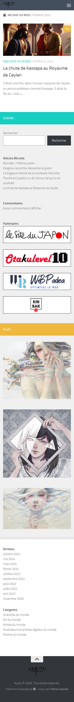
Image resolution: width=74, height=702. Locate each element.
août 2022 (9, 584)
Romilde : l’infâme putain (19, 163)
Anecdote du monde (17, 61)
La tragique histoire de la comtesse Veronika (31, 173)
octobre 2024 (11, 554)
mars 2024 (10, 564)
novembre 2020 (13, 599)
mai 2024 (9, 559)
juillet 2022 (10, 589)
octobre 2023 (11, 574)
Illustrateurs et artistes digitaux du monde (30, 630)
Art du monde (12, 620)
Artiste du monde (14, 625)
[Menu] (69, 5)
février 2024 (11, 569)
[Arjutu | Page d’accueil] (11, 5)
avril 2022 (9, 594)
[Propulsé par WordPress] (34, 689)
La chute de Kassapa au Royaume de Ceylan (30, 188)
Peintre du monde (14, 634)
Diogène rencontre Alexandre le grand (27, 168)
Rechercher (10, 133)
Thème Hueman (59, 689)
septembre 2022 (14, 579)
